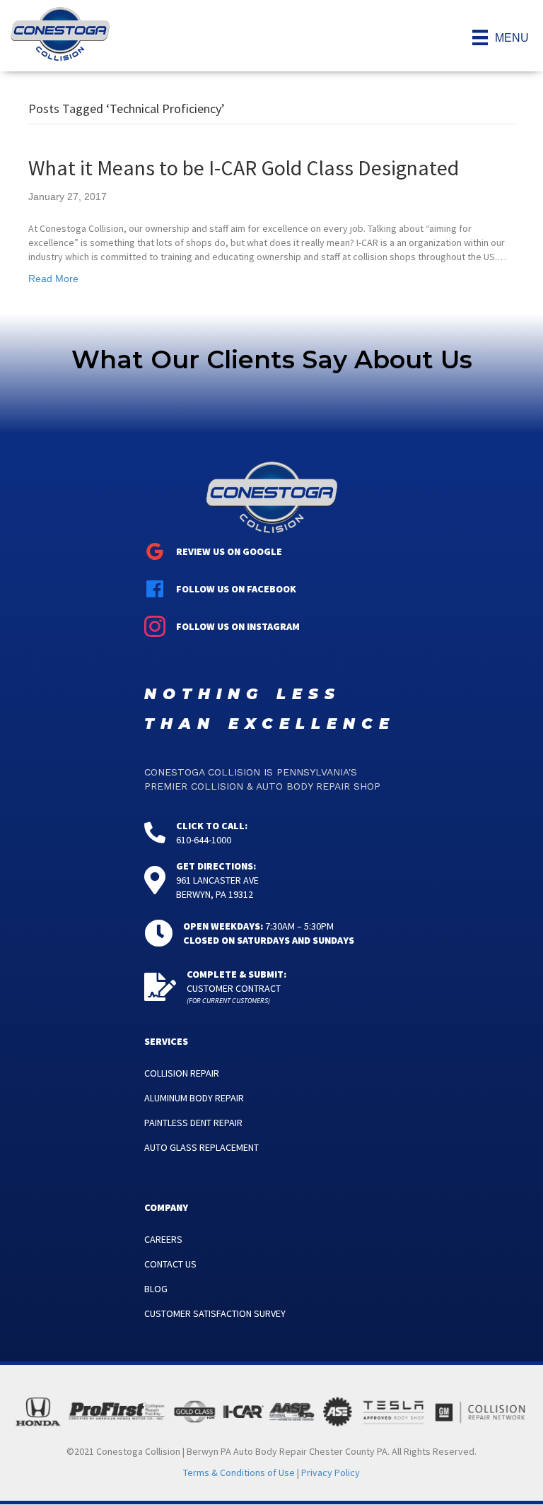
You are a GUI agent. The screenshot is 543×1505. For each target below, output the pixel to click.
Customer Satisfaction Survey (215, 1313)
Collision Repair (181, 1073)
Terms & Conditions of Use (239, 1472)
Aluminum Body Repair (194, 1097)
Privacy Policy (330, 1472)
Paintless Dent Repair (193, 1122)
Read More (53, 278)
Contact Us (170, 1264)
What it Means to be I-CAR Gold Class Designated (243, 167)
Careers (163, 1239)
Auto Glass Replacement (201, 1147)
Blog (156, 1288)
